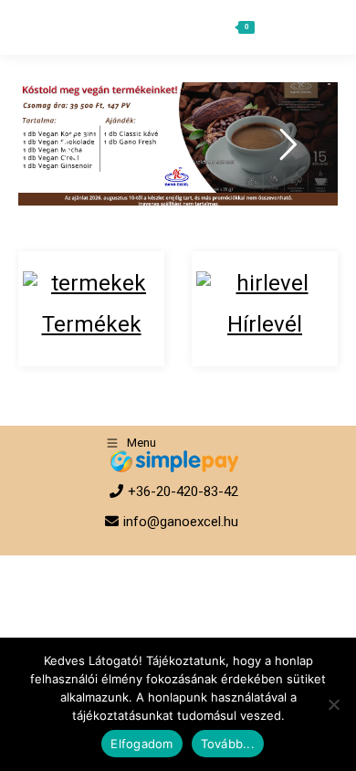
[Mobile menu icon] (317, 27)
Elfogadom (141, 743)
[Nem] (333, 704)
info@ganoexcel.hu (180, 521)
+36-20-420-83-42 (183, 491)
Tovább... (228, 743)
